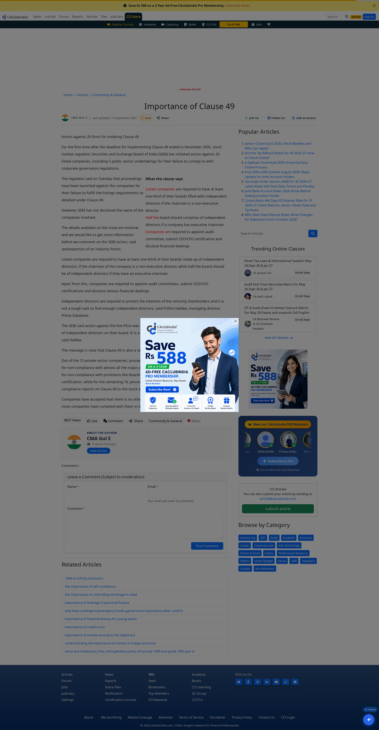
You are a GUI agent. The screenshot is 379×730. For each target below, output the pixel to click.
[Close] (235, 321)
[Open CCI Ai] (368, 719)
